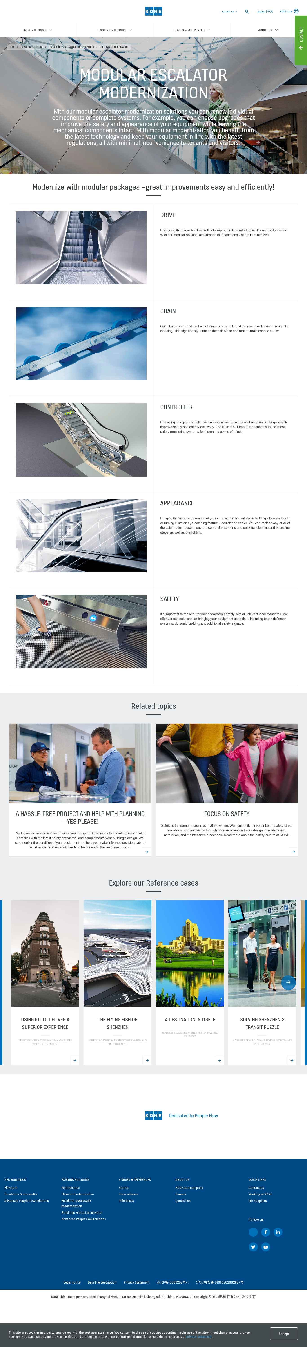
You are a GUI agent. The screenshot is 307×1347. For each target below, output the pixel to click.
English (261, 11)
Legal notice (72, 1282)
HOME (12, 47)
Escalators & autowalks (20, 1194)
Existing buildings (32, 47)
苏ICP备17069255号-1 (173, 1282)
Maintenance (71, 1187)
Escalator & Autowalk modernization (71, 47)
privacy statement (199, 1336)
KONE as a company (189, 1187)
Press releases (128, 1194)
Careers (181, 1194)
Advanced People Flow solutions (26, 1200)
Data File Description (102, 1282)
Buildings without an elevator (82, 1212)
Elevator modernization (78, 1194)
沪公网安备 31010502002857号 (220, 1282)
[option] (45, 982)
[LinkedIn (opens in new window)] (278, 1232)
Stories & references (135, 1179)
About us (182, 1179)
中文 (270, 11)
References (126, 1200)
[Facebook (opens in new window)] (265, 1232)
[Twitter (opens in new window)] (253, 1246)
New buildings (15, 1179)
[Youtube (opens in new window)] (265, 1246)
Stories (124, 1187)
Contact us (228, 11)
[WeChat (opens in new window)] (253, 1232)
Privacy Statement (136, 1282)
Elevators (10, 1187)
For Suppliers (258, 1200)
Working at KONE (260, 1194)
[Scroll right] (288, 982)
